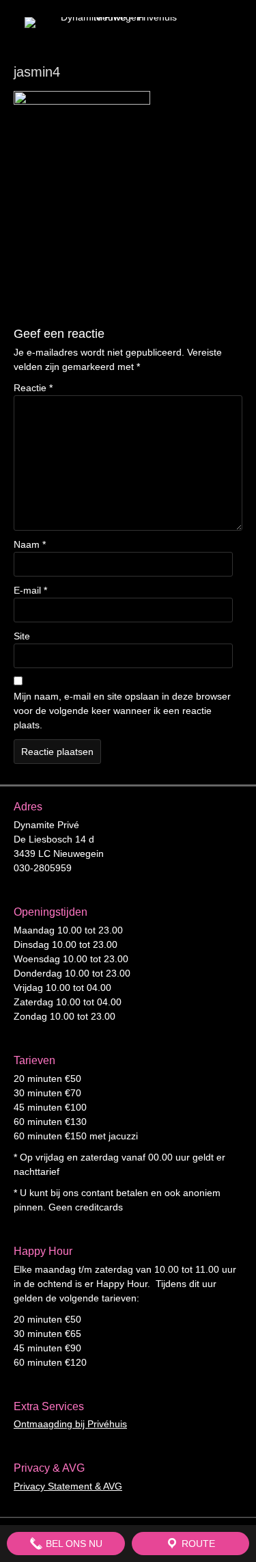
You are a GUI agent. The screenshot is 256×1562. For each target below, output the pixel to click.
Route (197, 1543)
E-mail (30, 590)
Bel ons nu (72, 1543)
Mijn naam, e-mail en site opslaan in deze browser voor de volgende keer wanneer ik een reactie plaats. (122, 710)
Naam (30, 544)
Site (22, 636)
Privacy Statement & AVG (68, 1486)
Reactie (33, 387)
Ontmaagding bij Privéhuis (70, 1423)
